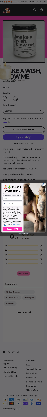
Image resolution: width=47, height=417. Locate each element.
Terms (4, 225)
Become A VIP (12, 229)
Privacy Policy (15, 224)
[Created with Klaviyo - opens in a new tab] (23, 233)
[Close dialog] (43, 184)
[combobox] (5, 204)
